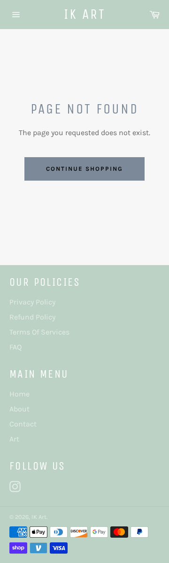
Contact (23, 423)
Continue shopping (84, 168)
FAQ (15, 346)
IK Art (85, 14)
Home (19, 393)
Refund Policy (32, 316)
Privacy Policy (32, 301)
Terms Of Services (39, 331)
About (19, 408)
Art (14, 438)
